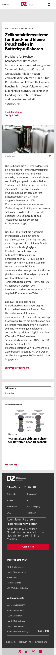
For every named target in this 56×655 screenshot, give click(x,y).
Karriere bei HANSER (16, 605)
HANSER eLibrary (14, 616)
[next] (15, 465)
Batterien (10, 393)
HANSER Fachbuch (15, 611)
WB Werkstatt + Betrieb (17, 588)
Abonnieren (28, 547)
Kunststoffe (12, 578)
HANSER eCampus (15, 626)
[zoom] (50, 156)
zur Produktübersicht (17, 368)
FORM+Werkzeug (15, 567)
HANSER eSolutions (16, 621)
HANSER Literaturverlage (18, 632)
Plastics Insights (14, 583)
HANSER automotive (16, 572)
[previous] (6, 465)
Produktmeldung (13, 112)
